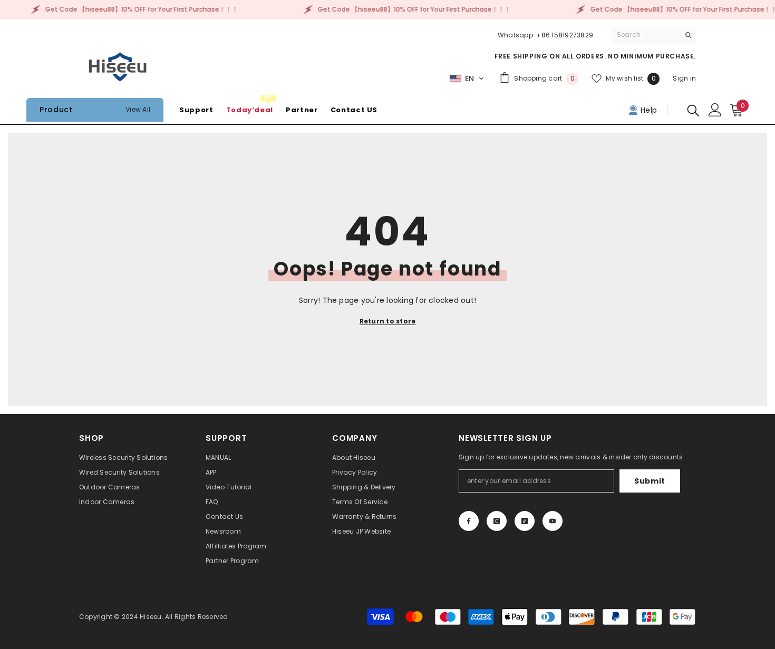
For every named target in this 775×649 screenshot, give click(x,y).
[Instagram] (497, 521)
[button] (467, 78)
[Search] (654, 35)
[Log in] (715, 109)
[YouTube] (552, 521)
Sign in (684, 78)
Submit (649, 481)
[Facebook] (469, 521)
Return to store (388, 321)
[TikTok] (525, 521)
